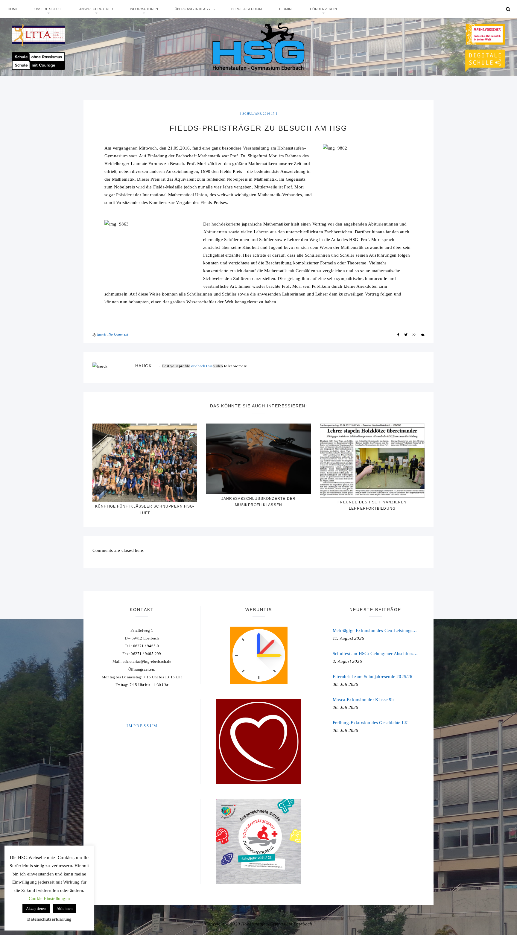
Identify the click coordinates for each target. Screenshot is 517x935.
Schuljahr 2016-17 (258, 113)
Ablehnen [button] (65, 908)
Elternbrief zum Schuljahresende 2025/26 (373, 676)
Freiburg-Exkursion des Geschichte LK (370, 722)
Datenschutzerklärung (49, 919)
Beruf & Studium (246, 9)
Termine (286, 9)
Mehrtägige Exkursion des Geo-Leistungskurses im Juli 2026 (375, 630)
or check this (187, 366)
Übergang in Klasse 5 (195, 9)
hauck (101, 335)
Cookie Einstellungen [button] (49, 898)
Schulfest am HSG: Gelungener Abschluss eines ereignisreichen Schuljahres (375, 653)
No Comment (118, 334)
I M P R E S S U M (142, 726)
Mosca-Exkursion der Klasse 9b (363, 699)
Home (13, 9)
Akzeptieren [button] (36, 908)
